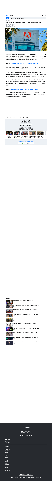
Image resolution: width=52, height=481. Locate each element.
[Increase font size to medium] (41, 15)
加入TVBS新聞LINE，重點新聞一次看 (26, 141)
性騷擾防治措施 (7, 449)
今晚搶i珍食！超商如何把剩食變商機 (26, 128)
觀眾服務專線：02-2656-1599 (26, 432)
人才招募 (6, 460)
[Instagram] (27, 435)
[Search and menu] (45, 16)
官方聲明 (6, 468)
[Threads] (25, 435)
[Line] (23, 435)
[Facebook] (21, 435)
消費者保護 (22, 117)
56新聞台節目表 (7, 442)
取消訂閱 (26, 117)
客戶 (10, 117)
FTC (17, 117)
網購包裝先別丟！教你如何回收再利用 (26, 129)
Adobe (14, 117)
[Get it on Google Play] (29, 474)
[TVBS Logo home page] (9, 15)
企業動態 (6, 458)
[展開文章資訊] (45, 25)
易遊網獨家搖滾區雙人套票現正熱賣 (26, 122)
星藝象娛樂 (7, 463)
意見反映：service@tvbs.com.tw (26, 431)
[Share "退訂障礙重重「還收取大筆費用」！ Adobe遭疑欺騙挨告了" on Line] (43, 16)
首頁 (6, 20)
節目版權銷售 (7, 464)
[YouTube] (29, 435)
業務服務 (6, 467)
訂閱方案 (31, 117)
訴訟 (7, 117)
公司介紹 (6, 457)
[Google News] (31, 435)
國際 (9, 20)
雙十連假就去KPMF (26, 121)
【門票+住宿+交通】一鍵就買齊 (26, 124)
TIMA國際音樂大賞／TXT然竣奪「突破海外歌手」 (17, 18)
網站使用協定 (7, 450)
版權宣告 (6, 452)
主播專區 (6, 461)
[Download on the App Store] (22, 474)
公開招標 (6, 465)
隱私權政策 (7, 447)
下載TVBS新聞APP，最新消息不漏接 (26, 140)
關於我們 (6, 441)
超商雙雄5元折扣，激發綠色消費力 (26, 127)
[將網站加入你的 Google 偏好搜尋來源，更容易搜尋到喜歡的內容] (26, 143)
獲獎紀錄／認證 (7, 470)
